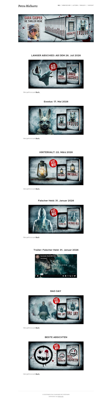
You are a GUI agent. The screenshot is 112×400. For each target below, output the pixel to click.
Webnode (60, 396)
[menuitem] (59, 5)
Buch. (38, 92)
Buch (37, 328)
